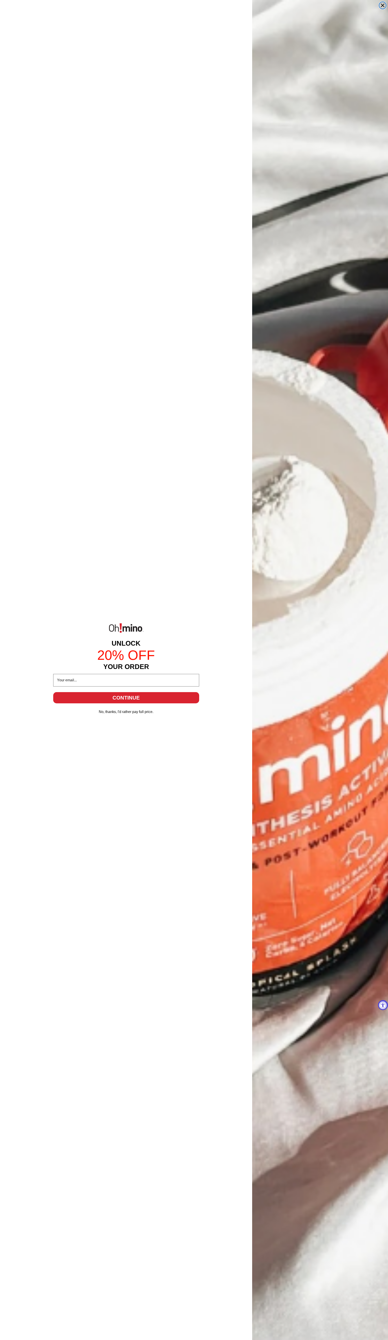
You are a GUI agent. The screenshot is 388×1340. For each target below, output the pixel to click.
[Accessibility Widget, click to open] (383, 1005)
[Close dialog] (382, 5)
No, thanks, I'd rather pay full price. (126, 712)
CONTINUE (126, 698)
